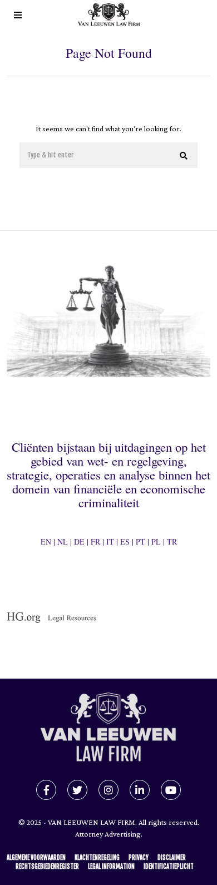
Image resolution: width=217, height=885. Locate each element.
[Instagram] (108, 790)
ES (125, 541)
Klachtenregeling (97, 858)
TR (172, 541)
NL (62, 541)
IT (110, 541)
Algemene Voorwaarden (36, 858)
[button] (184, 155)
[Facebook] (46, 790)
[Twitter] (77, 790)
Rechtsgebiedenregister (47, 867)
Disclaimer (171, 858)
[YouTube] (171, 790)
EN (46, 541)
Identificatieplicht (169, 867)
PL (156, 541)
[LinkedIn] (140, 790)
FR (95, 541)
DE (79, 541)
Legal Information (111, 867)
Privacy (139, 858)
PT (140, 541)
